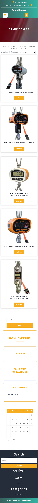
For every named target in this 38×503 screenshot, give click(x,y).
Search (20, 325)
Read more (19, 98)
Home (5, 46)
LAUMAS (13, 46)
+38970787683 (22, 2)
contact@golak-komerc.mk (19, 5)
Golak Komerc (19, 10)
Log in (19, 483)
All (9, 46)
